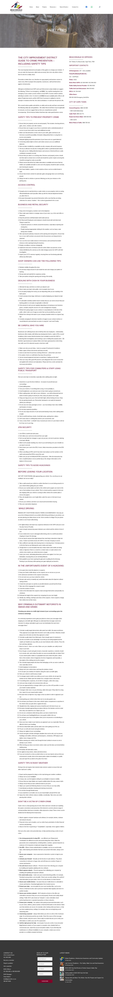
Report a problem (8, 963)
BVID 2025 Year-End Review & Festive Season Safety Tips (81, 968)
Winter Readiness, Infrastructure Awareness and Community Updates (84, 958)
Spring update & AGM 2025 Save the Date (76, 973)
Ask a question (8, 966)
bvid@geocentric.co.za (10, 979)
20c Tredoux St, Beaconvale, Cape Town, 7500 (81, 61)
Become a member (9, 960)
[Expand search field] (99, 7)
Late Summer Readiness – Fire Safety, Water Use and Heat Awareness (84, 963)
